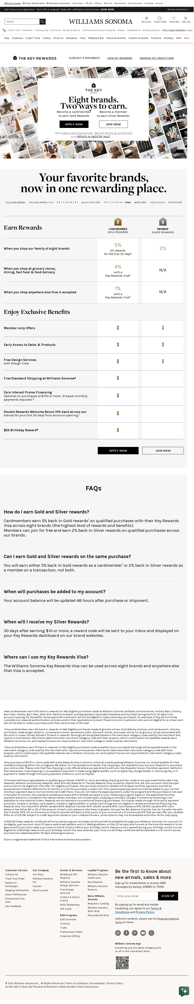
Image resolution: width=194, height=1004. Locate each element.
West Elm (108, 3)
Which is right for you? (93, 136)
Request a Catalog (98, 903)
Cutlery (47, 38)
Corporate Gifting (70, 936)
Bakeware (71, 38)
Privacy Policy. (145, 912)
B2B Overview (68, 919)
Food (82, 38)
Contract (65, 923)
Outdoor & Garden (139, 38)
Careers (37, 886)
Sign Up (168, 896)
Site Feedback (13, 906)
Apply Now (74, 124)
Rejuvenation (120, 3)
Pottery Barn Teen (98, 3)
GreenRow (149, 3)
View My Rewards (119, 58)
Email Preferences (15, 894)
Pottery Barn (78, 3)
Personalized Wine (98, 915)
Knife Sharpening (70, 904)
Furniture (156, 38)
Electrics (58, 38)
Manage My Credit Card (157, 58)
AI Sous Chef (13, 30)
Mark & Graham (135, 3)
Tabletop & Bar (96, 38)
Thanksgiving (41, 30)
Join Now (113, 124)
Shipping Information (17, 890)
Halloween (27, 30)
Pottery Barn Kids (89, 3)
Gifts (179, 38)
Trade (63, 928)
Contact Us (11, 874)
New (7, 38)
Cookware (17, 38)
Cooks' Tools (33, 38)
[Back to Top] (185, 980)
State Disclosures (88, 986)
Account (146, 22)
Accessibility (97, 983)
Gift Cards (66, 909)
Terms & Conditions (77, 983)
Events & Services (177, 9)
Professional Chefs (71, 932)
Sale (186, 38)
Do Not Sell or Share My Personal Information (31, 986)
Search (43, 22)
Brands (121, 30)
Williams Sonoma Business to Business (58, 3)
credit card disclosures (77, 133)
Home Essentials (116, 38)
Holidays (169, 38)
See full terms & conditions (113, 133)
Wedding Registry (151, 30)
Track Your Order (15, 878)
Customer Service (16, 870)
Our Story (38, 874)
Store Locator (40, 890)
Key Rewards (95, 882)
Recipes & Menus (71, 30)
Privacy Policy (115, 983)
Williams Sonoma (13, 3)
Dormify (159, 3)
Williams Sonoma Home (34, 3)
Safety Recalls (67, 986)
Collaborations (134, 30)
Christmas (55, 30)
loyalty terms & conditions (73, 140)
